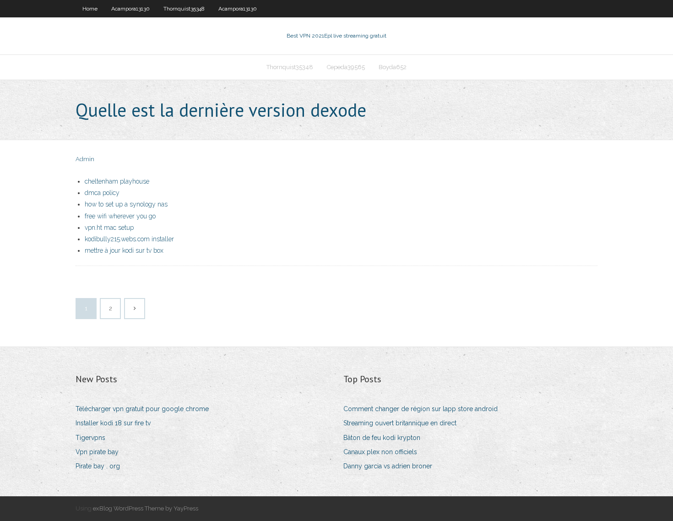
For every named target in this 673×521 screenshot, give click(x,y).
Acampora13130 (130, 8)
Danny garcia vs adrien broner (387, 466)
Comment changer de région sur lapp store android (420, 408)
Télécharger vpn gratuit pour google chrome (142, 408)
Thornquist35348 (184, 8)
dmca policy (102, 192)
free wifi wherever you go (120, 216)
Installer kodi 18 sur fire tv (113, 423)
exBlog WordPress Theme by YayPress (145, 508)
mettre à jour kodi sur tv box (124, 250)
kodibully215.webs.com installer (129, 239)
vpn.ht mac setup (109, 227)
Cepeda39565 (346, 67)
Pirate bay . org (98, 466)
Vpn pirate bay (97, 452)
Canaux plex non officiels (380, 452)
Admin (85, 159)
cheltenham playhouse (117, 181)
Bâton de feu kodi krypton (381, 437)
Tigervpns (90, 437)
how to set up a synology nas (126, 204)
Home (90, 8)
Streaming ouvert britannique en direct (399, 423)
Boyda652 (393, 67)
